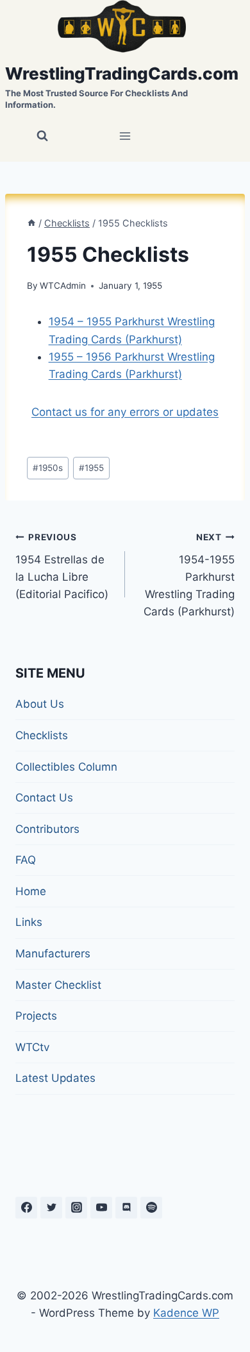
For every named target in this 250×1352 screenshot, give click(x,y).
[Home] (31, 223)
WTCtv (32, 1047)
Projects (36, 1015)
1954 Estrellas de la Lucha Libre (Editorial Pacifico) (61, 566)
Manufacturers (52, 953)
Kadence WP (186, 1312)
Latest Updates (55, 1078)
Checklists (41, 735)
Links (28, 922)
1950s (48, 468)
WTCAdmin (63, 285)
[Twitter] (51, 1208)
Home (30, 891)
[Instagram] (76, 1208)
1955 (91, 468)
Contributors (47, 829)
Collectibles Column (66, 766)
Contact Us (44, 797)
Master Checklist (58, 985)
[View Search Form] (42, 136)
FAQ (25, 859)
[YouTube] (101, 1208)
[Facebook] (26, 1208)
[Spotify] (151, 1208)
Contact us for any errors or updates (125, 412)
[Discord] (126, 1208)
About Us (39, 703)
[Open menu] (125, 136)
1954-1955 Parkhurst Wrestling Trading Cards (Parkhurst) (189, 575)
